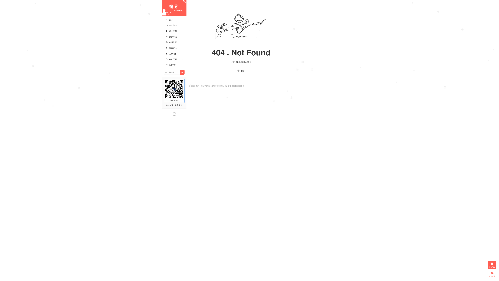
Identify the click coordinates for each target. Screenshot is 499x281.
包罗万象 (171, 36)
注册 (174, 115)
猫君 (174, 8)
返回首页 (241, 70)
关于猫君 (171, 53)
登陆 (174, 112)
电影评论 (171, 48)
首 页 (169, 19)
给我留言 (171, 64)
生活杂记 (171, 25)
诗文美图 (171, 31)
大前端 (213, 86)
